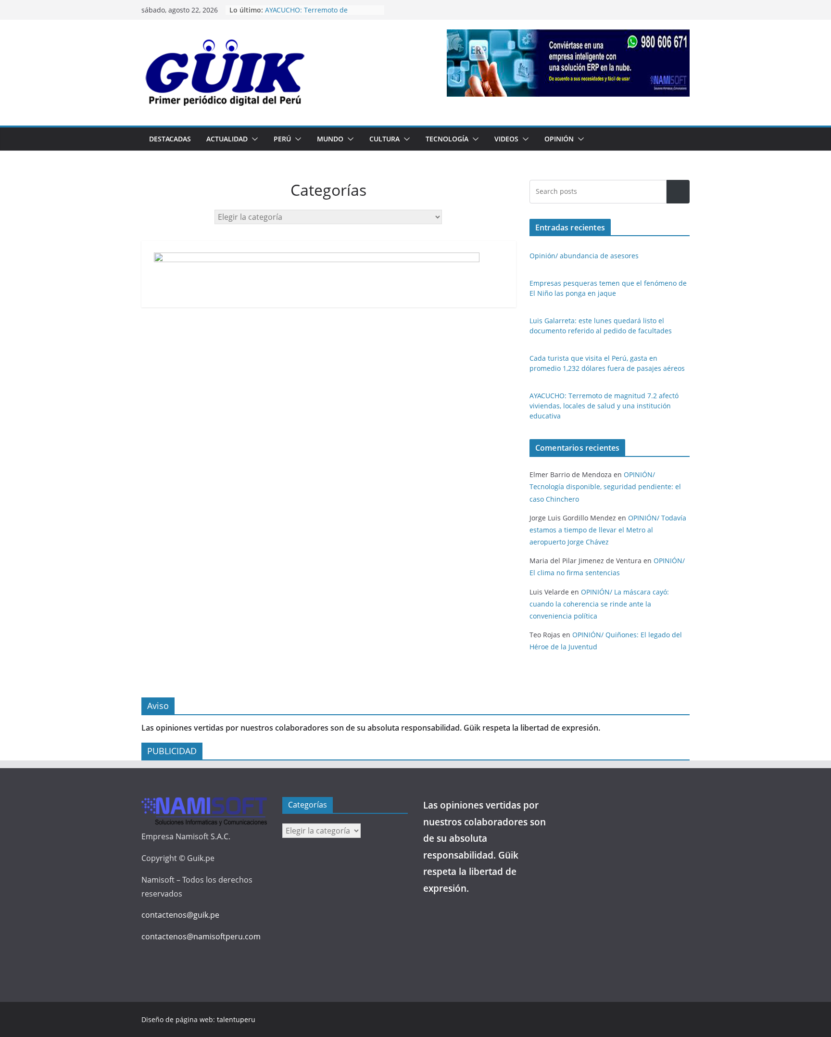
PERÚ (282, 138)
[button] (253, 139)
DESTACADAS (170, 138)
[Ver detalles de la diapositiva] (568, 63)
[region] (568, 63)
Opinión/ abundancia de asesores (584, 255)
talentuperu (236, 1019)
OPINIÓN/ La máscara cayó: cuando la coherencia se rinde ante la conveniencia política (599, 603)
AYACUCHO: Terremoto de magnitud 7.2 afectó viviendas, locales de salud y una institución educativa (604, 405)
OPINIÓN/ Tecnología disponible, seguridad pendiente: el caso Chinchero (605, 486)
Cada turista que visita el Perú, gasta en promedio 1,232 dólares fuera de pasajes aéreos (317, 14)
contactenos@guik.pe (180, 915)
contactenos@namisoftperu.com (201, 936)
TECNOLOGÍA (447, 138)
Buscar (678, 191)
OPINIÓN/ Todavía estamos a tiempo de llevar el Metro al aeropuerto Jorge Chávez (607, 529)
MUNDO (330, 138)
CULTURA (384, 138)
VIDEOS (506, 138)
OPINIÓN (559, 138)
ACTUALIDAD (227, 138)
